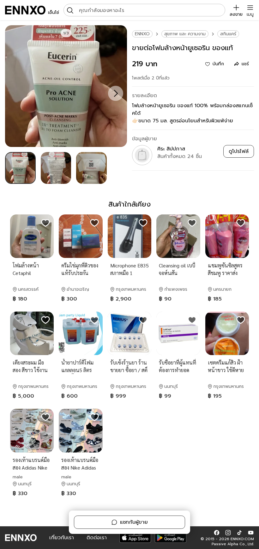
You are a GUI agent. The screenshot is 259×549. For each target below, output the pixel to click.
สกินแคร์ (228, 34)
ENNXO (142, 34)
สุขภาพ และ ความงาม (185, 34)
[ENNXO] (25, 10)
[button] (217, 532)
